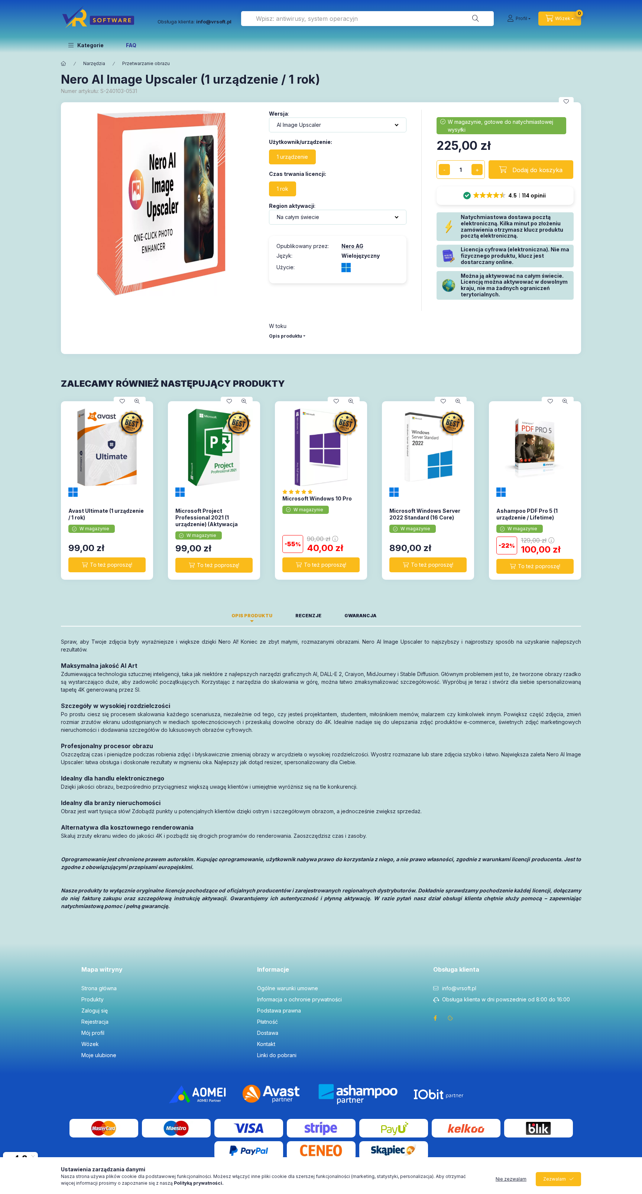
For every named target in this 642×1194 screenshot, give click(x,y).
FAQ (131, 45)
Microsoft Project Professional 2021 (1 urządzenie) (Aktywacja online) (206, 521)
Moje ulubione (98, 1055)
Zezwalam (554, 1179)
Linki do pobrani (276, 1055)
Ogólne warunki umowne (287, 988)
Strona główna (99, 988)
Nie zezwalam (511, 1179)
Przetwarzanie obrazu (146, 63)
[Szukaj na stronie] (475, 19)
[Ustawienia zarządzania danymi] (450, 1018)
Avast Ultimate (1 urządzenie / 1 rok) (106, 514)
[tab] (399, 613)
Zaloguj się (94, 1010)
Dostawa (267, 1033)
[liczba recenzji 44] (299, 492)
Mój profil (92, 1033)
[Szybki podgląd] (137, 401)
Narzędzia (94, 63)
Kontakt (266, 1044)
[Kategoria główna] (63, 63)
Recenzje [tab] (308, 615)
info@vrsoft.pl (459, 988)
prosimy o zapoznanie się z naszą (161, 1183)
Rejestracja (94, 1021)
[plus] (477, 169)
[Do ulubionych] (566, 101)
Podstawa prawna (279, 1010)
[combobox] (367, 18)
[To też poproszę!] (107, 564)
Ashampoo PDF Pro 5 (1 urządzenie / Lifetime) (527, 514)
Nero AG (352, 246)
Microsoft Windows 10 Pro (317, 498)
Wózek (90, 1044)
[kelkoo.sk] (465, 1127)
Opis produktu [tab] (251, 615)
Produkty (92, 999)
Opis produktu (285, 336)
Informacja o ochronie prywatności (299, 999)
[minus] (444, 169)
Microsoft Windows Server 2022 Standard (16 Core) (424, 514)
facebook (435, 1018)
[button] (86, 45)
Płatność (267, 1021)
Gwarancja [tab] (360, 615)
